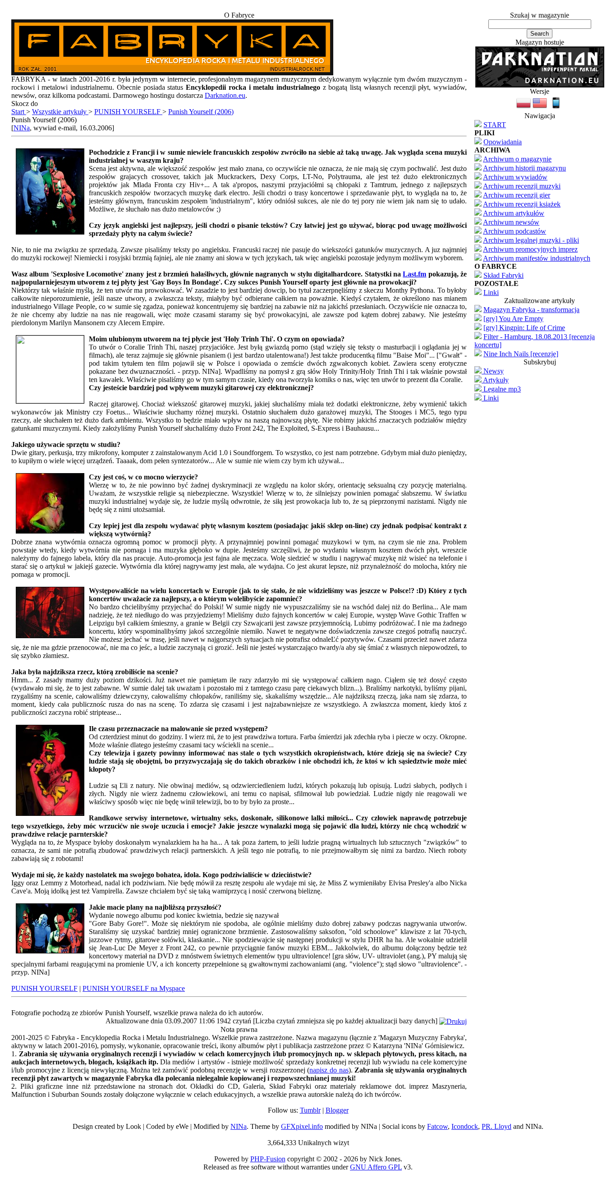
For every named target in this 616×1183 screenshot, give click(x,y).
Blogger (337, 1110)
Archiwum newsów (511, 222)
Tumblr (310, 1110)
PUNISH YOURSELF (128, 111)
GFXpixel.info (302, 1126)
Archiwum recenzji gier (516, 195)
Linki (491, 292)
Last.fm (414, 274)
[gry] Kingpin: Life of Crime (524, 327)
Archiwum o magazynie (517, 159)
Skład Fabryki (503, 275)
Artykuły (495, 380)
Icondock (464, 1126)
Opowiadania (502, 142)
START (494, 125)
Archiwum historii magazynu (524, 168)
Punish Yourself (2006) (201, 111)
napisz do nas (328, 1070)
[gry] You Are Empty (513, 318)
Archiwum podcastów (514, 231)
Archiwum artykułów (513, 213)
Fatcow (437, 1126)
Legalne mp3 (501, 389)
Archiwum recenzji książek (522, 204)
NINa (22, 128)
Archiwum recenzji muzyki (522, 186)
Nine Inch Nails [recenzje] (520, 354)
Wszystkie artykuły (60, 111)
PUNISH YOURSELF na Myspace (134, 988)
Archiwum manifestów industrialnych (536, 258)
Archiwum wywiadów (515, 177)
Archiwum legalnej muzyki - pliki (531, 240)
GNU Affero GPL (376, 1167)
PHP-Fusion (267, 1159)
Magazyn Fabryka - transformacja (531, 309)
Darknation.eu (225, 95)
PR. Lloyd (496, 1126)
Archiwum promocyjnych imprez (530, 249)
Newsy (493, 371)
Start (18, 111)
